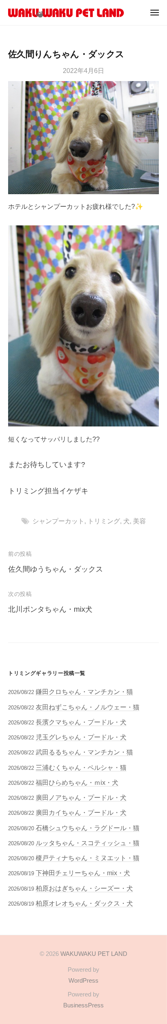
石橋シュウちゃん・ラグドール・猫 (87, 827)
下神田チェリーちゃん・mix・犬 (83, 872)
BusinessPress (83, 1005)
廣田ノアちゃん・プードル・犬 (81, 797)
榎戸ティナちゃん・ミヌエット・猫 (87, 857)
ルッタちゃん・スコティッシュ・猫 (87, 842)
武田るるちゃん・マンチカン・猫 (84, 752)
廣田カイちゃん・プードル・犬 (81, 812)
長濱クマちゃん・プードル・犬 (81, 722)
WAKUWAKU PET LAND (93, 953)
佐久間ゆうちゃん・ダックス (55, 569)
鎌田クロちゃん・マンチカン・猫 (84, 691)
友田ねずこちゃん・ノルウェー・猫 (87, 707)
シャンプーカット (58, 521)
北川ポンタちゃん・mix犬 (50, 609)
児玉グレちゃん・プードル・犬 (81, 737)
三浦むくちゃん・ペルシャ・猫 (81, 767)
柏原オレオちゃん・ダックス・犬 (84, 903)
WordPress (83, 980)
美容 (139, 521)
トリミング (104, 521)
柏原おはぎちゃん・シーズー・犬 (84, 888)
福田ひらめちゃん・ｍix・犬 (77, 782)
